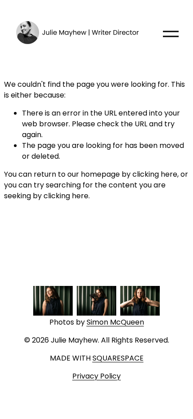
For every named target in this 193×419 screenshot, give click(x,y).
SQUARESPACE (118, 358)
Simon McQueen (115, 322)
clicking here (154, 174)
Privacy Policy (96, 376)
